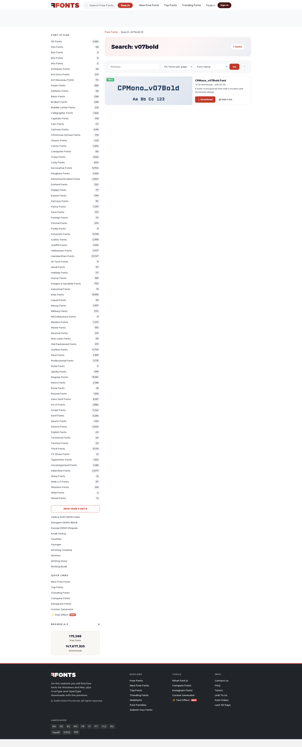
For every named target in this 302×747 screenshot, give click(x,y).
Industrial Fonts (60, 289)
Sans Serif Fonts (61, 399)
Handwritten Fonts (62, 256)
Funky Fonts (58, 228)
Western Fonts (60, 487)
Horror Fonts (58, 278)
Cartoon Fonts (60, 129)
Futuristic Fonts (60, 234)
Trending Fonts (191, 5)
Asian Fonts (58, 85)
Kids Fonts (57, 294)
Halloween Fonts (61, 250)
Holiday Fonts (59, 272)
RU (112, 726)
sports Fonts (59, 421)
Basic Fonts (58, 96)
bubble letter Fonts (63, 107)
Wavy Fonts (58, 476)
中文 (104, 726)
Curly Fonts (58, 162)
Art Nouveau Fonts (62, 79)
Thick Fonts (58, 448)
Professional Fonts (62, 360)
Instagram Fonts (61, 603)
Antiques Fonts (60, 68)
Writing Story (59, 561)
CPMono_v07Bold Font (210, 80)
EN (54, 726)
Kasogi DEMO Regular (64, 527)
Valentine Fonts (60, 470)
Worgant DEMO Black (64, 522)
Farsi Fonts (57, 212)
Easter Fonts (59, 195)
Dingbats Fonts (60, 173)
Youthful (56, 539)
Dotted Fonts (59, 184)
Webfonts (136, 700)
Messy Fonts (58, 305)
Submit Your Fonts (141, 709)
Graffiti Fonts (59, 245)
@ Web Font (225, 99)
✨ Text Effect (63, 614)
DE (61, 726)
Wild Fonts (57, 492)
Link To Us (221, 695)
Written (56, 555)
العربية (56, 732)
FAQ (217, 685)
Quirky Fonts (58, 371)
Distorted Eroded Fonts (65, 178)
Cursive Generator (62, 609)
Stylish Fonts (59, 432)
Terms (219, 690)
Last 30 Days (223, 704)
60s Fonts (57, 52)
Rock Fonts (58, 388)
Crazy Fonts (58, 156)
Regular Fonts (59, 377)
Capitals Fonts (60, 118)
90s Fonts (57, 63)
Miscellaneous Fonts (63, 316)
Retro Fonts (58, 382)
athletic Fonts (59, 90)
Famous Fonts (59, 201)
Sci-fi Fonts (58, 404)
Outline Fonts (59, 349)
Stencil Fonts (59, 426)
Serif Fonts (57, 415)
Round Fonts (59, 393)
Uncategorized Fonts (64, 465)
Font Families (138, 704)
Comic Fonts (58, 145)
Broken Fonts (59, 101)
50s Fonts (57, 46)
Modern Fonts (59, 322)
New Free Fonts (149, 5)
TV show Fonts (60, 454)
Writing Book (59, 566)
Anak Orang (58, 533)
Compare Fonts (60, 598)
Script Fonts (58, 410)
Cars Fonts (57, 123)
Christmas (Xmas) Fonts (65, 134)
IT (89, 726)
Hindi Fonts (58, 267)
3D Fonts (56, 41)
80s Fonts (57, 57)
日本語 (67, 732)
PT (96, 726)
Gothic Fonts (59, 239)
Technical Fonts (60, 437)
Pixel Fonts (57, 355)
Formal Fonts (59, 223)
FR (82, 726)
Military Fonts (59, 311)
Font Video (221, 700)
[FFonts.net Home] (65, 5)
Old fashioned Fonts (63, 344)
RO (75, 726)
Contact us (221, 680)
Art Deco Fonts (60, 74)
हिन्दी (76, 732)
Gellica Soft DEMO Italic (65, 516)
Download (207, 99)
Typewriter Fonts (61, 459)
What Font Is (180, 680)
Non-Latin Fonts (61, 338)
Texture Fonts (59, 443)
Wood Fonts (58, 498)
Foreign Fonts (59, 217)
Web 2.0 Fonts (60, 481)
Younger (56, 544)
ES (68, 726)
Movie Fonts (58, 327)
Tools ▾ (210, 5)
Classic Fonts (59, 140)
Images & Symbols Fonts (66, 283)
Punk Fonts (58, 366)
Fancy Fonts (58, 206)
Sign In (224, 5)
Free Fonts (111, 31)
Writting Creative (61, 550)
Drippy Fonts (58, 189)
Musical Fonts (59, 333)
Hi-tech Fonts (59, 261)
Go (234, 66)
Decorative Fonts (61, 167)
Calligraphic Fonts (62, 112)
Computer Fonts (61, 151)
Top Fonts (170, 5)
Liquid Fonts (58, 300)
